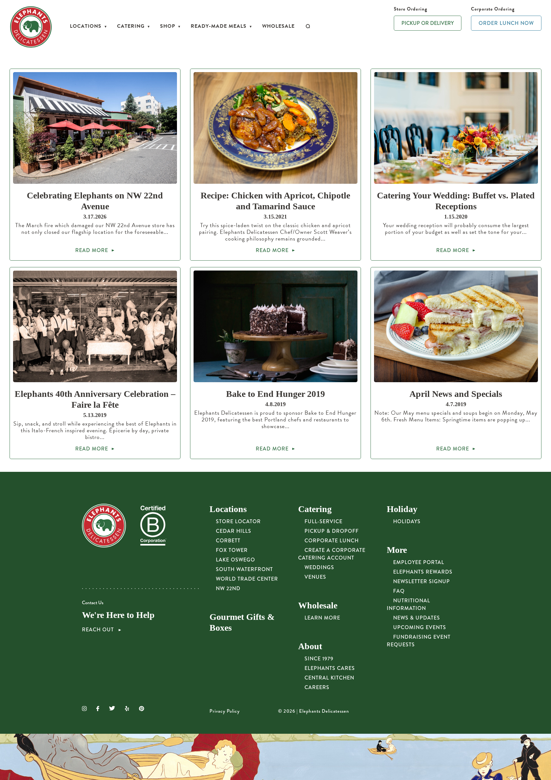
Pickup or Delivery (427, 23)
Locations (85, 26)
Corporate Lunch (332, 540)
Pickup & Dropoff (332, 531)
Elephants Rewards (422, 572)
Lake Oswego (235, 559)
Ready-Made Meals (218, 26)
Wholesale (278, 26)
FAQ (399, 591)
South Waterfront (244, 569)
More (397, 550)
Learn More (322, 617)
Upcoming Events (419, 627)
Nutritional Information (408, 604)
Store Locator (238, 521)
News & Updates (416, 617)
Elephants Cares (330, 668)
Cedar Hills (233, 531)
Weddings (319, 567)
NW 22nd (228, 588)
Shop (167, 26)
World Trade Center (247, 579)
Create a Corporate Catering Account (331, 553)
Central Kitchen (329, 677)
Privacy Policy (224, 711)
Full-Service (323, 521)
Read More (91, 250)
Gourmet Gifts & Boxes (242, 622)
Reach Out (98, 630)
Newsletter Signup (421, 581)
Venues (315, 577)
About (310, 646)
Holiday (402, 509)
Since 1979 (319, 658)
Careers (317, 687)
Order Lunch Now (506, 23)
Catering (130, 26)
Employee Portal (418, 562)
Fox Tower (232, 550)
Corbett (228, 540)
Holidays (407, 521)
